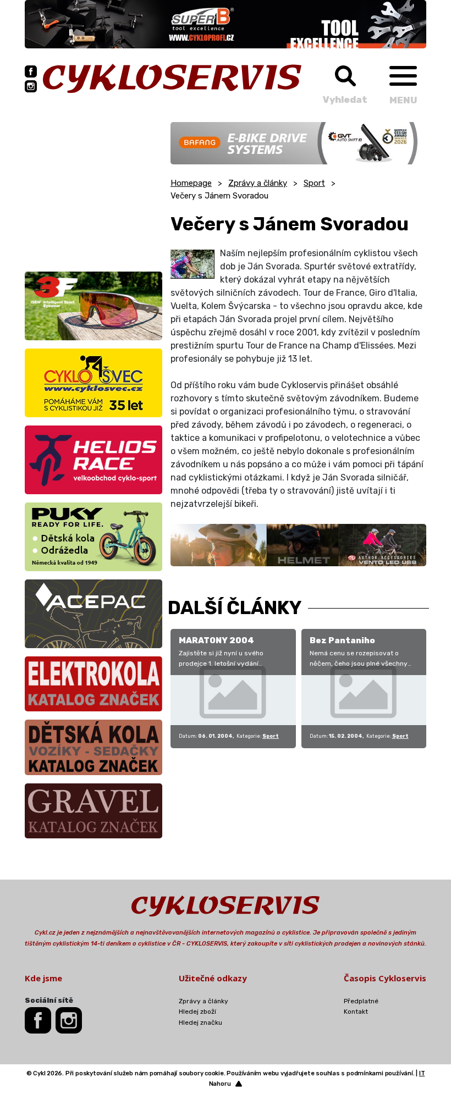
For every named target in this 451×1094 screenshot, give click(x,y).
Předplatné (361, 1001)
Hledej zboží (197, 1011)
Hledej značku (200, 1022)
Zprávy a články (257, 183)
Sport (314, 183)
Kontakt (356, 1011)
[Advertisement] (93, 190)
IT (422, 1073)
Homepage (191, 183)
